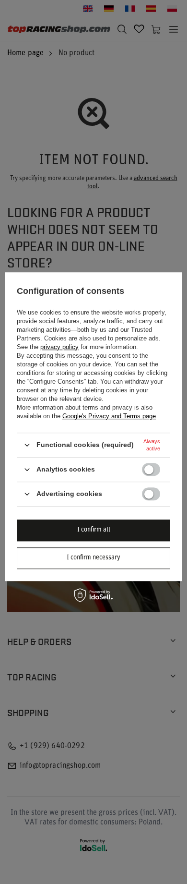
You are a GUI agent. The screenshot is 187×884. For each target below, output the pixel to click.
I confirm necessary (93, 557)
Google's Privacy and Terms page (109, 416)
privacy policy (59, 347)
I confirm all (93, 529)
